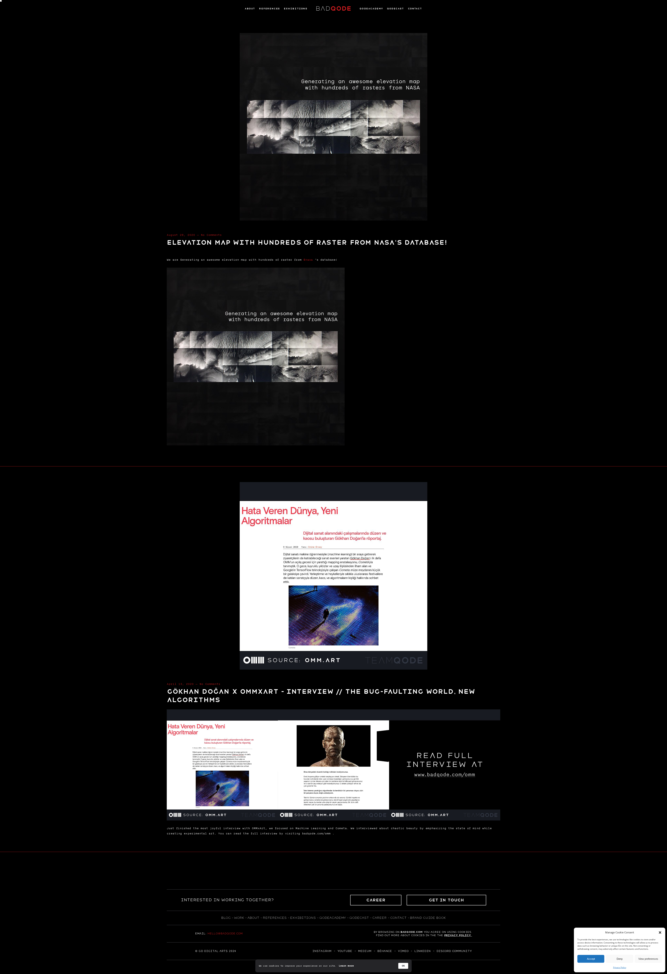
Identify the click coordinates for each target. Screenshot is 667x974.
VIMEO (403, 951)
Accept (591, 958)
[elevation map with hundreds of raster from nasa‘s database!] (333, 219)
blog (225, 917)
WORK (239, 917)
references (275, 917)
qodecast (359, 917)
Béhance (384, 951)
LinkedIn (422, 951)
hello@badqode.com (225, 933)
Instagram (321, 951)
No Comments (211, 235)
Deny (620, 958)
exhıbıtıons (303, 917)
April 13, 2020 (180, 684)
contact (398, 917)
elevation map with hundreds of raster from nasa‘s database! (307, 242)
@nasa (308, 259)
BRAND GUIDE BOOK (428, 917)
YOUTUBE (344, 951)
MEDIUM (364, 951)
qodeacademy (332, 917)
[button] (660, 932)
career (379, 917)
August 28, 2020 (181, 235)
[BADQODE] (333, 8)
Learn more (346, 966)
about (253, 917)
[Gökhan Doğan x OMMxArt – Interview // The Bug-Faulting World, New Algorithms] (333, 668)
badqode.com (411, 932)
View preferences (648, 958)
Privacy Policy (619, 967)
